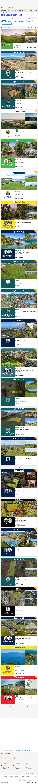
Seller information (28, 772)
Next (30, 706)
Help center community (29, 773)
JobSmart (3, 769)
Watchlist (25, 753)
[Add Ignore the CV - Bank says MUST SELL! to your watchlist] (35, 438)
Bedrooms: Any (21, 21)
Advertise (16, 779)
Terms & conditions (24, 780)
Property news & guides (17, 758)
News (13, 779)
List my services (16, 772)
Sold (15, 10)
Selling (31, 10)
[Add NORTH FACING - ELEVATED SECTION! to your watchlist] (35, 379)
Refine (4, 21)
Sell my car (27, 763)
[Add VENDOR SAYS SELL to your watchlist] (35, 588)
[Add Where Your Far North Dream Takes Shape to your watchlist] (35, 52)
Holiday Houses (28, 776)
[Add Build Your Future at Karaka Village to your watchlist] (35, 618)
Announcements (28, 768)
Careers (10, 779)
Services (15, 765)
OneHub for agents (17, 762)
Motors (27, 757)
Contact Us (35, 780)
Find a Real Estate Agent (17, 763)
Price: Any (15, 21)
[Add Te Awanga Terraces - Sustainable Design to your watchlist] (35, 677)
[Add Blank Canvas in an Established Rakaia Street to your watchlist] (35, 559)
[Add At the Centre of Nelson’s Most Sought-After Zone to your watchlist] (35, 290)
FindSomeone (35, 776)
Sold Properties (16, 759)
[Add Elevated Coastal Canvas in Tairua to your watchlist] (35, 409)
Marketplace (4, 757)
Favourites (29, 753)
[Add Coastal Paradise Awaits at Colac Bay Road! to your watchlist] (35, 172)
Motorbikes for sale (29, 759)
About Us (6, 780)
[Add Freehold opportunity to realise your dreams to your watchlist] (35, 470)
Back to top (19, 710)
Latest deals (4, 758)
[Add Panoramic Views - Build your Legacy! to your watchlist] (35, 202)
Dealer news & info (28, 762)
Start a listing (21, 753)
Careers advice (4, 768)
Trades (15, 767)
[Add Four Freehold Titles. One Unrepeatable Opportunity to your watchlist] (35, 647)
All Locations (9, 21)
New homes (19, 10)
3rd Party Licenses (28, 770)
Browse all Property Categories (19, 714)
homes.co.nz (11, 776)
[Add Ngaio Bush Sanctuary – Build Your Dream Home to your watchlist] (35, 349)
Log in (35, 7)
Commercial (24, 10)
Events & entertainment (17, 769)
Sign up (33, 7)
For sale (9, 10)
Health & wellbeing (16, 770)
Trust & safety (28, 769)
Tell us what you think (26, 750)
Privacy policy (20, 780)
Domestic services (16, 768)
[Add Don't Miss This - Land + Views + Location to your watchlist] (35, 320)
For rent (12, 10)
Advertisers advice (5, 770)
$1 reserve (3, 762)
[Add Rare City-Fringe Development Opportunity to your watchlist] (35, 140)
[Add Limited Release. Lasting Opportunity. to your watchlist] (35, 529)
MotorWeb (16, 776)
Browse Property (4, 10)
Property (15, 757)
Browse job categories (5, 767)
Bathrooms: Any (29, 21)
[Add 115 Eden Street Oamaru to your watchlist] (35, 81)
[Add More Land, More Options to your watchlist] (35, 500)
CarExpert (22, 776)
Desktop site (2, 780)
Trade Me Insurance (4, 776)
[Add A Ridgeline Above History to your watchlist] (35, 111)
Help (26, 767)
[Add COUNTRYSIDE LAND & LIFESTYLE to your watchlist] (35, 30)
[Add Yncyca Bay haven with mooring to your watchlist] (35, 231)
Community (28, 765)
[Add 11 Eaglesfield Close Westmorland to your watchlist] (35, 261)
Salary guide (4, 772)
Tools (35, 10)
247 (27, 706)
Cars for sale (28, 758)
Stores (3, 759)
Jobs (3, 765)
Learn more (18, 750)
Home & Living (4, 763)
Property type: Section (6, 23)
